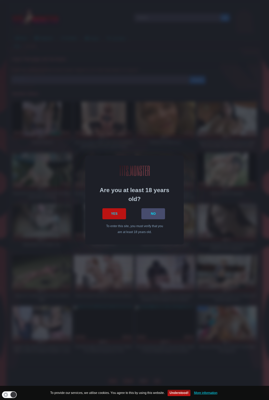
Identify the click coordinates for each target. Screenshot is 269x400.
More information (205, 392)
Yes (114, 213)
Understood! (179, 392)
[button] (9, 394)
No (153, 213)
